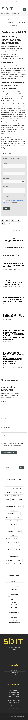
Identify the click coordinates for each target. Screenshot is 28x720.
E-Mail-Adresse (6, 427)
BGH (21, 488)
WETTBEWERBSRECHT (17, 367)
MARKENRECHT (14, 607)
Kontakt (14, 677)
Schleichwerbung (18, 517)
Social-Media (8, 520)
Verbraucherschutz (18, 542)
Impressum (14, 670)
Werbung (18, 549)
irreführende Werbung (10, 506)
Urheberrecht (14, 535)
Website (3, 435)
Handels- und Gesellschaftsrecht (14, 597)
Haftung (13, 499)
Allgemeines (8, 223)
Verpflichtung (11, 546)
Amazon (20, 485)
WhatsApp (19, 560)
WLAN (15, 563)
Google (7, 499)
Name (3, 419)
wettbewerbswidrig (10, 560)
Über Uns (14, 675)
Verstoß (18, 546)
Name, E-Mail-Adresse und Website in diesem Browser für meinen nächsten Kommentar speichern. (14, 445)
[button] (24, 9)
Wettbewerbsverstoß (13, 556)
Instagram (11, 503)
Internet (17, 503)
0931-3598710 (16, 696)
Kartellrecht (14, 604)
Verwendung (10, 549)
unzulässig (18, 531)
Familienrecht (14, 594)
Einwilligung (7, 495)
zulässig (21, 563)
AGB (15, 485)
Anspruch (7, 488)
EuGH (14, 495)
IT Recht (14, 602)
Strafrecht (14, 615)
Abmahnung (8, 485)
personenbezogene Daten (14, 513)
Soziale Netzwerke (18, 520)
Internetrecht (14, 303)
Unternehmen (10, 531)
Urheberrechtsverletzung (11, 538)
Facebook (20, 495)
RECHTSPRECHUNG (15, 269)
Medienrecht (14, 610)
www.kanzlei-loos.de (14, 702)
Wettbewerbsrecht (14, 553)
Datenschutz (8, 492)
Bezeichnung (15, 488)
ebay (21, 492)
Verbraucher (8, 542)
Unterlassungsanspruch (14, 528)
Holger (7, 220)
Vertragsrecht (14, 620)
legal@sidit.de (16, 700)
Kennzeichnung (14, 510)
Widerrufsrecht (8, 563)
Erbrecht (14, 592)
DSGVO (15, 492)
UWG (21, 538)
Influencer (20, 499)
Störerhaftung (14, 524)
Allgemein (14, 584)
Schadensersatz (8, 517)
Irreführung (20, 506)
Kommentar (5, 401)
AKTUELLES (14, 581)
